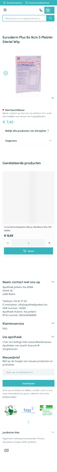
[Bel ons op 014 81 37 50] (40, 10)
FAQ (5, 328)
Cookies (17, 441)
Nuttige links (20, 342)
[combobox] (25, 18)
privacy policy (9, 396)
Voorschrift (34, 345)
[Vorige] (5, 73)
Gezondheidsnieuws (39, 342)
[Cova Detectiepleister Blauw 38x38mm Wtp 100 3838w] (28, 198)
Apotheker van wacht (15, 345)
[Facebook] (28, 422)
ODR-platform (29, 441)
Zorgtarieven (10, 349)
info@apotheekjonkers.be (32, 304)
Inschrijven (28, 383)
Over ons (8, 342)
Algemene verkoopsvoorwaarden (19, 438)
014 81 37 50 (20, 301)
